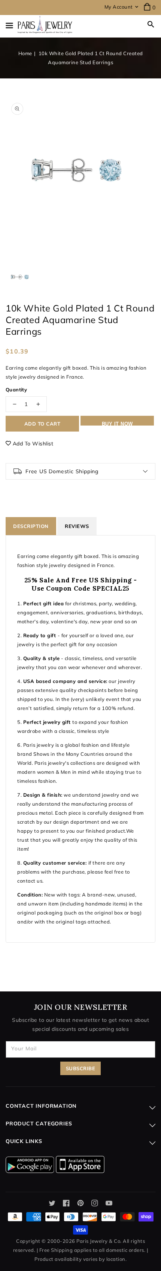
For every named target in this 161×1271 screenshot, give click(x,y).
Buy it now (117, 423)
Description (31, 526)
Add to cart (42, 424)
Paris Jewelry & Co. (99, 1241)
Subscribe (80, 1068)
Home (25, 53)
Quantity (16, 390)
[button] (150, 24)
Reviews (77, 526)
